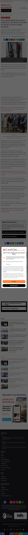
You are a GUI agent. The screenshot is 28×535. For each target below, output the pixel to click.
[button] (14, 264)
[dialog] (14, 267)
